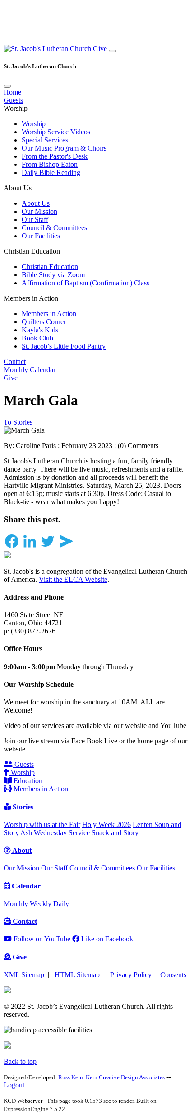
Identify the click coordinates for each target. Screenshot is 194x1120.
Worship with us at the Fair (42, 824)
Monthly (16, 903)
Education (27, 780)
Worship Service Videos (56, 132)
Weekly (40, 903)
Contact (15, 361)
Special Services (45, 140)
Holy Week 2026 (106, 824)
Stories (22, 807)
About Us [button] (18, 188)
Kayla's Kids (40, 330)
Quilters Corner (44, 322)
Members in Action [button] (31, 298)
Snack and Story (115, 832)
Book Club (37, 338)
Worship (34, 124)
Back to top (20, 1061)
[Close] (7, 86)
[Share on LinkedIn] (30, 547)
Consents (173, 974)
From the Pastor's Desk (55, 156)
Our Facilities (41, 236)
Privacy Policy (131, 974)
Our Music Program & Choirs (64, 148)
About (21, 850)
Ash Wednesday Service (55, 832)
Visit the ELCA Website (73, 579)
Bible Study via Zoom (53, 275)
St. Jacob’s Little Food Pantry (64, 346)
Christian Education (50, 266)
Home (12, 92)
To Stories (18, 422)
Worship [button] (16, 108)
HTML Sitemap (77, 974)
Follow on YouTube (41, 939)
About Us (36, 203)
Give (100, 48)
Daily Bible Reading (51, 172)
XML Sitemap (24, 974)
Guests (13, 100)
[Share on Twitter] (48, 547)
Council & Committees (54, 228)
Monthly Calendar (29, 369)
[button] (48, 48)
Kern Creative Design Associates (125, 1077)
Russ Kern (70, 1077)
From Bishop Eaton (50, 164)
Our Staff (35, 219)
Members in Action (49, 313)
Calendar (25, 886)
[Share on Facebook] (12, 547)
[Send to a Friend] (66, 547)
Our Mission (39, 211)
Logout (14, 1085)
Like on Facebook (106, 939)
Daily (61, 903)
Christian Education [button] (32, 251)
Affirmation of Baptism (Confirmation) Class (85, 283)
